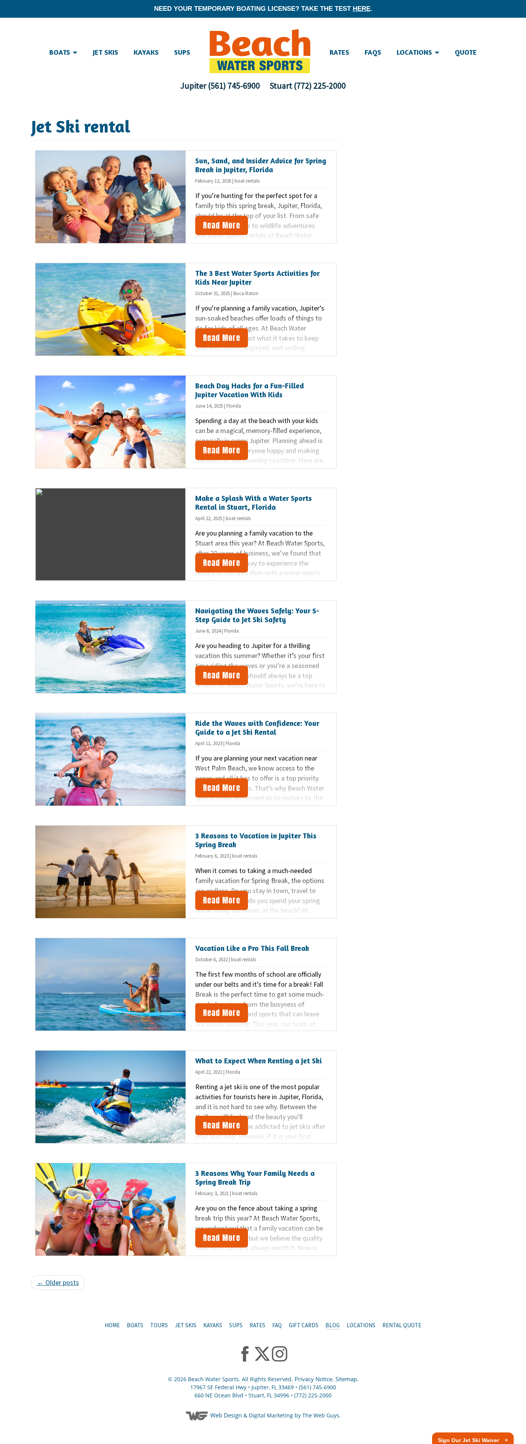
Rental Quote (401, 1325)
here (361, 8)
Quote (466, 52)
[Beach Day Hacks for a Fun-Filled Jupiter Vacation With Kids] (110, 422)
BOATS (60, 52)
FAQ (277, 1325)
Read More (221, 225)
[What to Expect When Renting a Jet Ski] (110, 1097)
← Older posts (58, 1282)
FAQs (373, 52)
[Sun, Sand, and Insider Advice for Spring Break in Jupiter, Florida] (110, 197)
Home (112, 1325)
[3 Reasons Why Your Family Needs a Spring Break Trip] (110, 1209)
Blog (332, 1325)
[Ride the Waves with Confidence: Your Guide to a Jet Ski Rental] (110, 759)
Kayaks (146, 52)
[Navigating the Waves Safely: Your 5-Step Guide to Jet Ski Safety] (110, 647)
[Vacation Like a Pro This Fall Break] (110, 984)
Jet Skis (185, 1325)
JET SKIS (105, 52)
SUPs (182, 52)
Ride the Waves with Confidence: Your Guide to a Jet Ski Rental (257, 727)
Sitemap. (346, 1379)
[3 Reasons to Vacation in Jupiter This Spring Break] (110, 872)
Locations (415, 52)
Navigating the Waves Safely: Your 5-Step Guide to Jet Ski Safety (257, 615)
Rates (339, 52)
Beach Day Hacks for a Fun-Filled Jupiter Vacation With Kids (249, 390)
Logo (259, 51)
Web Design (226, 1415)
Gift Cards (303, 1325)
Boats (135, 1325)
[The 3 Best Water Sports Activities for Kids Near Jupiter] (110, 309)
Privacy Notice (313, 1379)
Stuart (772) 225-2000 (308, 85)
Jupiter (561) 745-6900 (220, 85)
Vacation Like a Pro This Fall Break (252, 948)
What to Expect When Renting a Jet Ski (258, 1060)
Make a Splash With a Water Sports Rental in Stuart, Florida (253, 502)
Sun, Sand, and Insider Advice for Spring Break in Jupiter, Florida (260, 165)
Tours (159, 1325)
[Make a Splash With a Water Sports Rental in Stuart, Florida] (110, 534)
